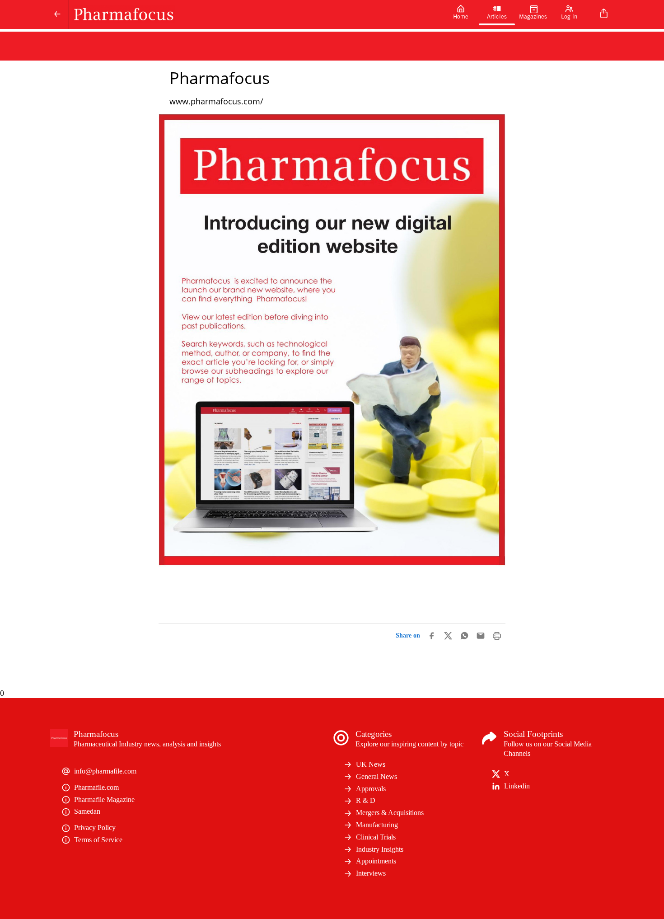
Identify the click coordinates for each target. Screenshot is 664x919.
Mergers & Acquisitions (390, 812)
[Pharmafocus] (255, 14)
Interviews (371, 873)
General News (376, 776)
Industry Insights (379, 849)
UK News (370, 764)
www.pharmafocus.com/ (216, 101)
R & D (365, 800)
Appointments (376, 861)
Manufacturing (377, 825)
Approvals (371, 788)
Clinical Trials (376, 837)
